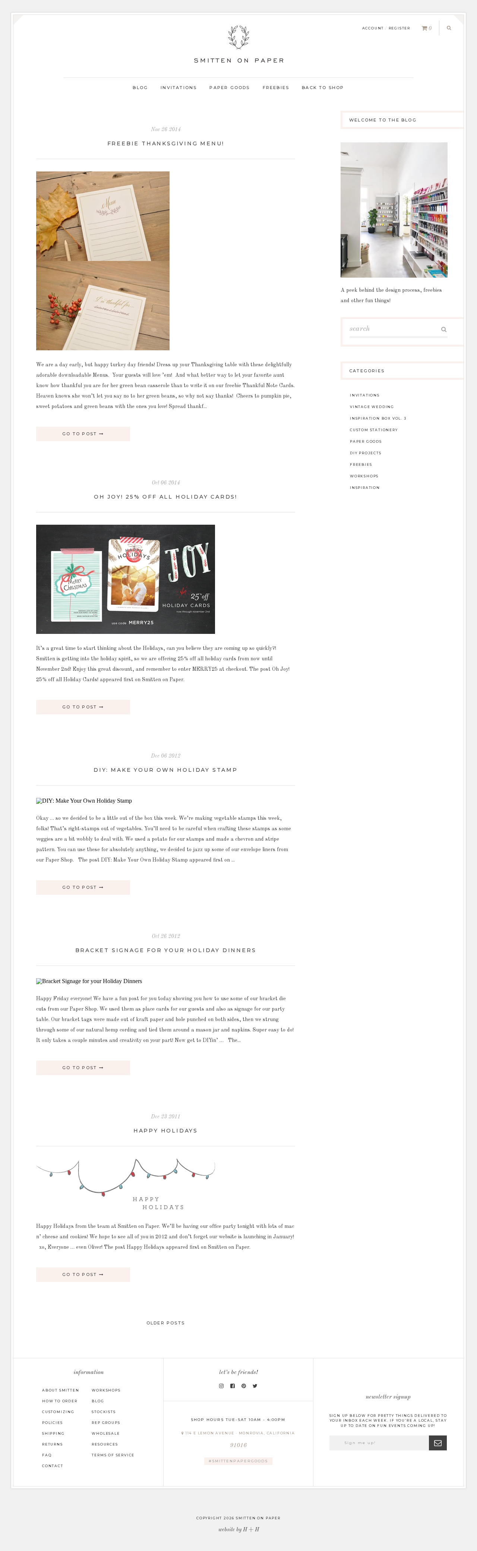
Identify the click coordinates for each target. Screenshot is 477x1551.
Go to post (80, 433)
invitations (365, 395)
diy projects (366, 453)
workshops (364, 476)
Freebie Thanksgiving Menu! (165, 143)
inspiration (365, 488)
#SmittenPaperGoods (238, 1461)
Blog (140, 87)
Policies (52, 1422)
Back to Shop (323, 87)
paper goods (366, 441)
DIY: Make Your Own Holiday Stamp (166, 770)
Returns (52, 1444)
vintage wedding (372, 407)
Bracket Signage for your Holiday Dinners (165, 950)
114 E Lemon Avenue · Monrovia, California (239, 1440)
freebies (361, 464)
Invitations (179, 87)
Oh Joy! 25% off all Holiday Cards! (165, 496)
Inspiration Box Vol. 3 (378, 418)
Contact (52, 1466)
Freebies (276, 87)
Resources (105, 1444)
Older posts (165, 1323)
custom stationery (374, 430)
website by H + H (238, 1529)
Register (399, 28)
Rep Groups (106, 1422)
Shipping (53, 1433)
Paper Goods (229, 87)
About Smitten (60, 1390)
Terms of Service (113, 1455)
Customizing (58, 1411)
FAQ (46, 1455)
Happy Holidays (165, 1130)
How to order (60, 1401)
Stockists (104, 1411)
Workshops (106, 1390)
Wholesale (106, 1433)
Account (373, 28)
